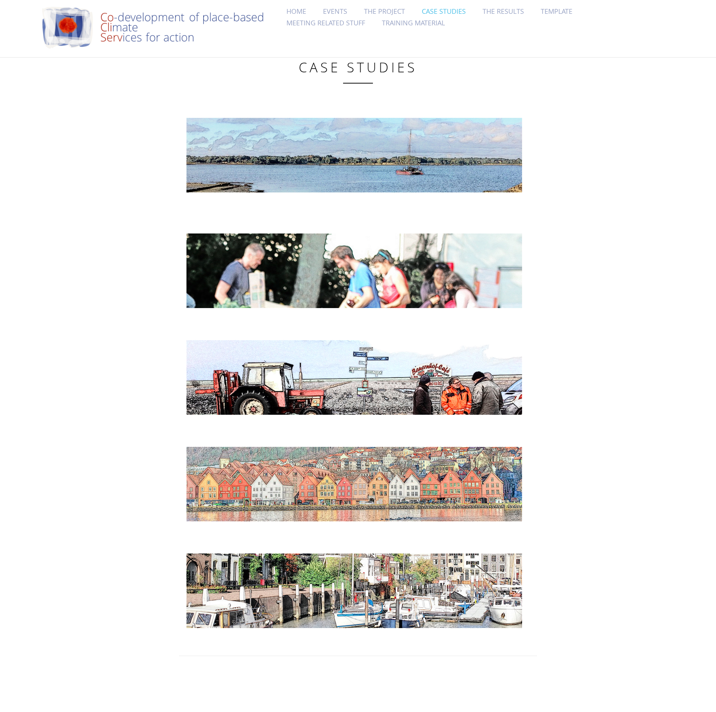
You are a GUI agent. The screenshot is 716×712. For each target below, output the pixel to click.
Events (335, 11)
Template (556, 11)
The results (503, 11)
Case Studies (444, 11)
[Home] (161, 27)
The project (384, 11)
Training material (413, 22)
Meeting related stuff (325, 22)
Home (296, 11)
